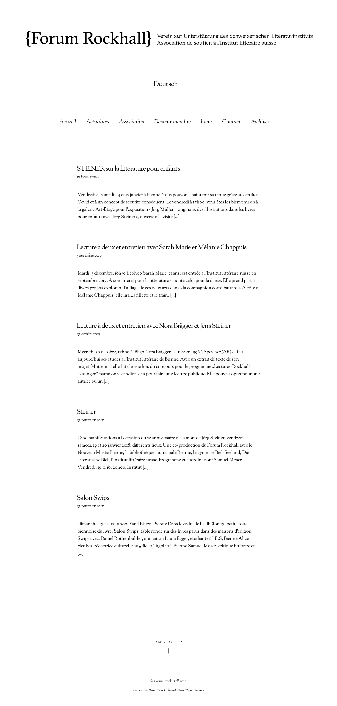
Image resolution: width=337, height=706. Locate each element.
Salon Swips (93, 498)
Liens (207, 122)
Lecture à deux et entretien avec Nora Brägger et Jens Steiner (154, 326)
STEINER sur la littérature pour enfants (128, 169)
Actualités (97, 122)
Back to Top (168, 641)
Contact (231, 122)
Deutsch (166, 84)
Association (131, 122)
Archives (259, 122)
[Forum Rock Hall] (169, 41)
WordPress (156, 690)
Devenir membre (172, 122)
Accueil (67, 122)
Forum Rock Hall (166, 681)
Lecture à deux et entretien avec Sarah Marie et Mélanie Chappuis (161, 248)
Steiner (86, 412)
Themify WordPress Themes (185, 690)
